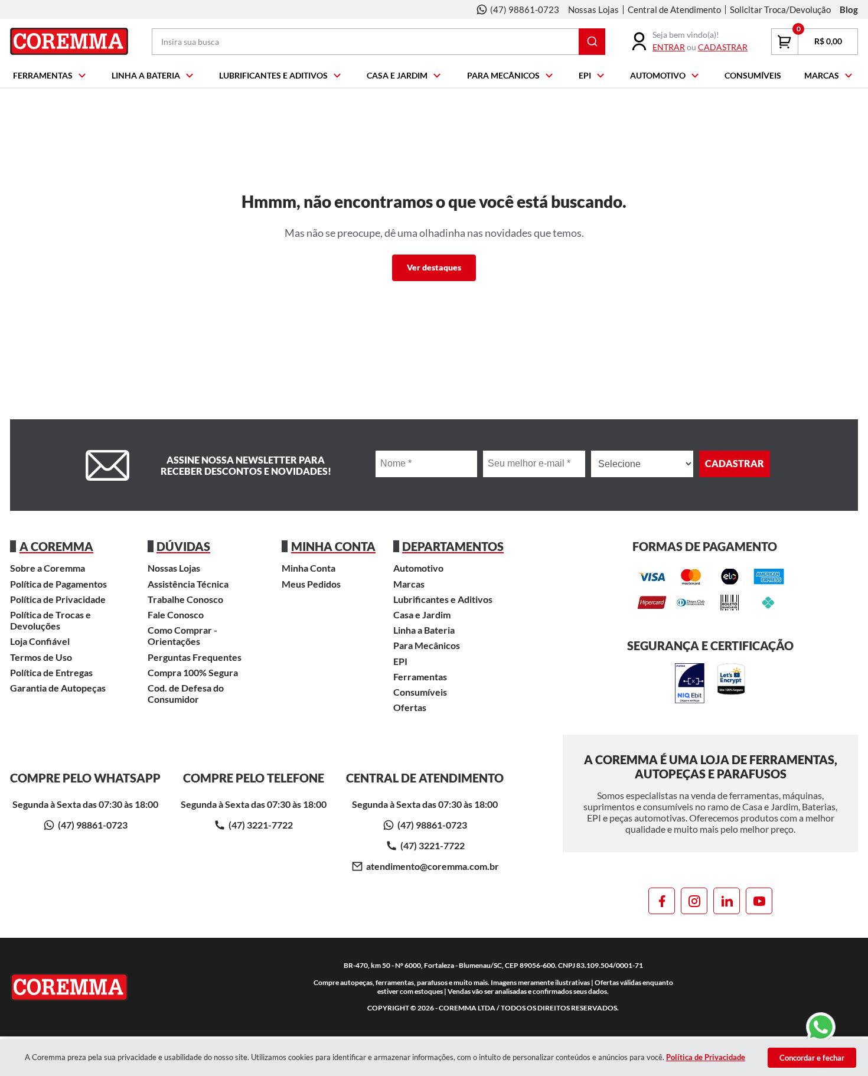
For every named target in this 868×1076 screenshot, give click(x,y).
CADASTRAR (723, 47)
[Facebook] (661, 901)
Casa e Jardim (397, 75)
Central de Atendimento (674, 9)
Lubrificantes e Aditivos (273, 75)
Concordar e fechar (811, 1057)
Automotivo (658, 75)
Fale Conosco (176, 614)
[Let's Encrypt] (731, 684)
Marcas (821, 75)
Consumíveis (753, 75)
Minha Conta (308, 567)
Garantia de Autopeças (58, 687)
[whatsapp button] (819, 1029)
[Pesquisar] (592, 41)
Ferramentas (43, 75)
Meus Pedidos (311, 583)
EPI (585, 75)
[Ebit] (689, 684)
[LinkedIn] (726, 901)
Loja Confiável (40, 641)
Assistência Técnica (188, 583)
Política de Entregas (51, 672)
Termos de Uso (41, 657)
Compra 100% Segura (193, 672)
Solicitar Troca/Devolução (780, 9)
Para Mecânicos (503, 75)
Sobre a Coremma (47, 567)
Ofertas (409, 707)
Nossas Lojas (593, 9)
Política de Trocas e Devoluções (50, 620)
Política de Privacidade (58, 599)
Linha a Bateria (146, 75)
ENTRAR (668, 47)
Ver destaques (434, 267)
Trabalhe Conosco (185, 599)
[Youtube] (759, 901)
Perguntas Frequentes (195, 657)
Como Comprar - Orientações (182, 635)
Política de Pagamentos (58, 583)
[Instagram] (694, 901)
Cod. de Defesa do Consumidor (186, 693)
